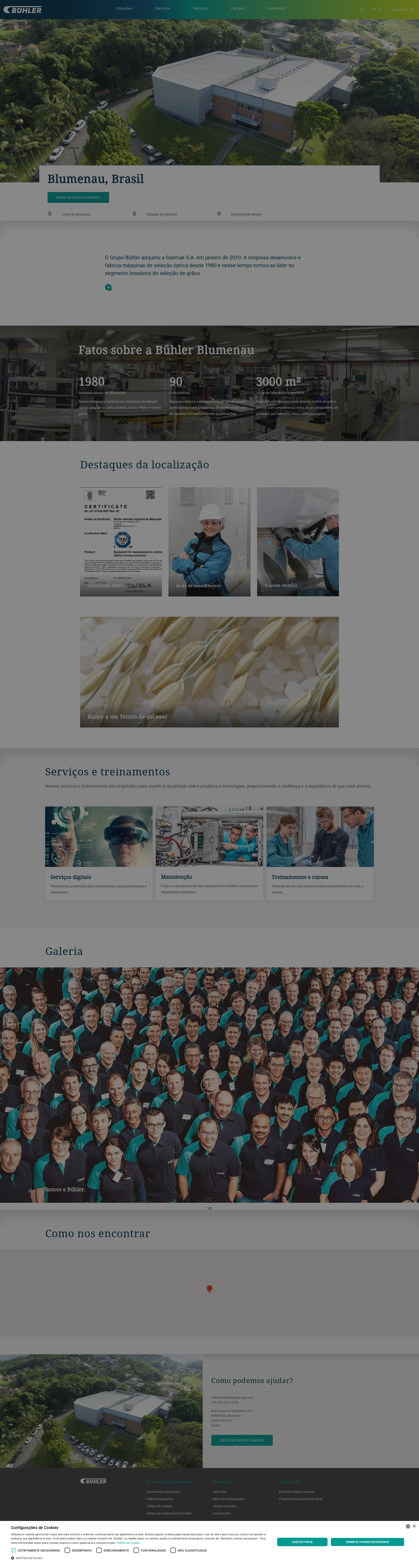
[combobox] (408, 1526)
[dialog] (209, 1542)
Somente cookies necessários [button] (367, 1542)
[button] (139, 1557)
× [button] (414, 1526)
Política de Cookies (128, 1542)
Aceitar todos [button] (302, 1542)
